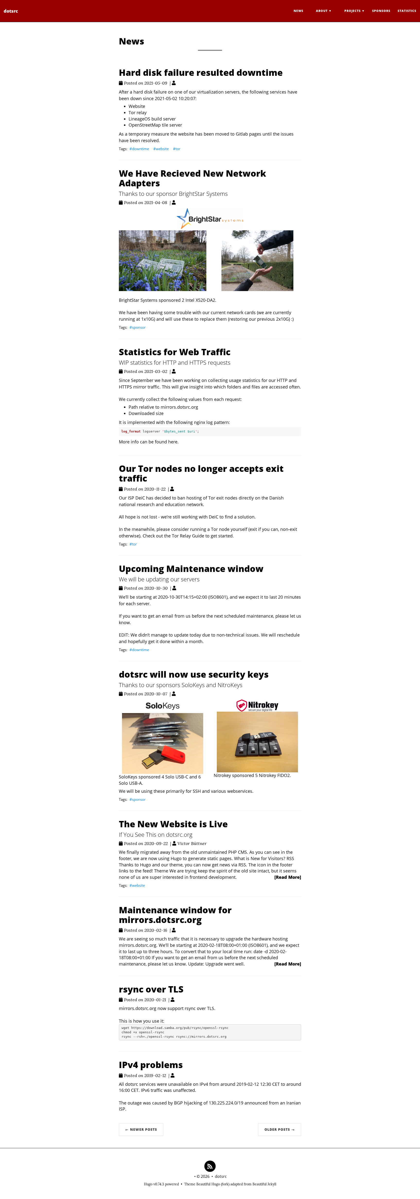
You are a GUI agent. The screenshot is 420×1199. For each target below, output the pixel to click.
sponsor (139, 327)
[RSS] (210, 1166)
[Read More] (287, 877)
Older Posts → (279, 1129)
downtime (140, 148)
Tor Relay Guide (188, 536)
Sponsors (381, 11)
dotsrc (11, 11)
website (162, 148)
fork (225, 1184)
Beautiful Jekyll (264, 1184)
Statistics (407, 11)
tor (177, 148)
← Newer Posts (141, 1129)
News (298, 11)
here (172, 442)
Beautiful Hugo (208, 1184)
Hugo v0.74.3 (154, 1184)
